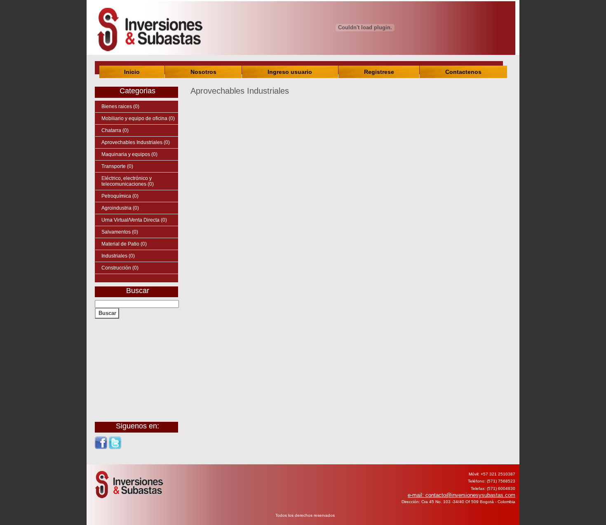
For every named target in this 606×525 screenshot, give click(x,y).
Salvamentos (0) (119, 232)
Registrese (379, 72)
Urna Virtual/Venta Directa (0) (134, 220)
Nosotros (203, 72)
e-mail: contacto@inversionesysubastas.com (461, 495)
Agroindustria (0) (120, 208)
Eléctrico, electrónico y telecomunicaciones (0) (127, 181)
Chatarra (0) (115, 130)
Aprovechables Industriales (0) (135, 142)
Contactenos (463, 72)
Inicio (132, 72)
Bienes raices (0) (120, 106)
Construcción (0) (120, 268)
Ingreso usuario (290, 72)
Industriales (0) (118, 256)
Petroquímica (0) (120, 196)
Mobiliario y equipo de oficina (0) (138, 118)
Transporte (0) (117, 166)
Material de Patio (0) (124, 244)
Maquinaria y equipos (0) (129, 154)
